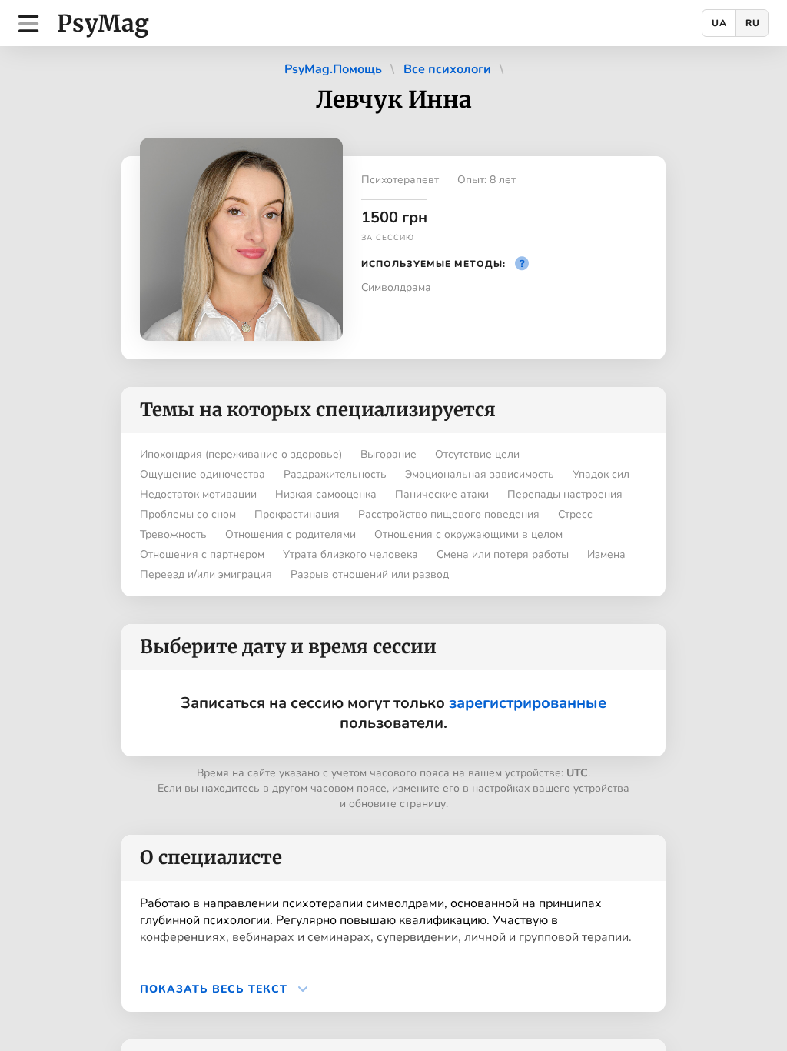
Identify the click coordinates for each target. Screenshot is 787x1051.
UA (719, 23)
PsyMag (103, 23)
